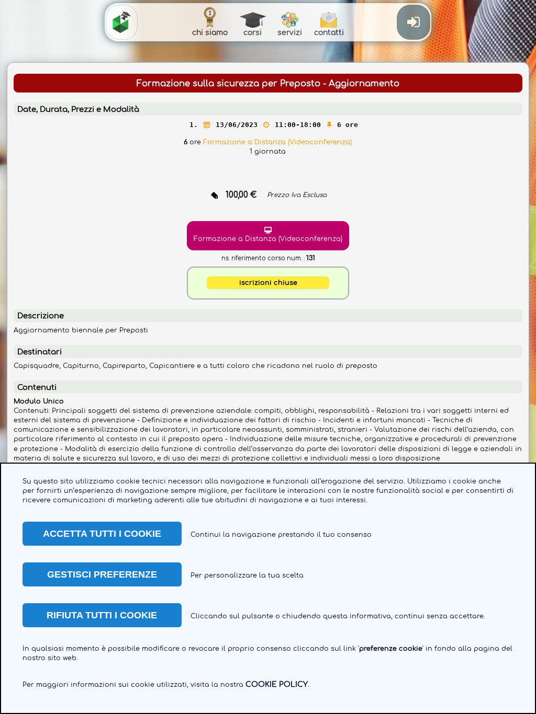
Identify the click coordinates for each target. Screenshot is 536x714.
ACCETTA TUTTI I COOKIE (102, 533)
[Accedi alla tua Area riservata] (413, 22)
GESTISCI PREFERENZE (102, 574)
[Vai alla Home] (122, 22)
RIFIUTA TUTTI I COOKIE (102, 615)
